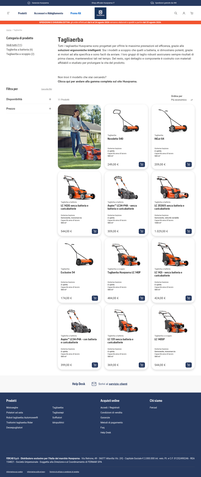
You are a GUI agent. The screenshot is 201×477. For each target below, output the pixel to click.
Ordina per (176, 96)
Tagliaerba (17, 30)
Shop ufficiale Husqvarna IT (103, 3)
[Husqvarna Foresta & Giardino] (100, 13)
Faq (102, 427)
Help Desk (105, 432)
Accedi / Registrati (109, 407)
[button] (8, 13)
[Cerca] (176, 13)
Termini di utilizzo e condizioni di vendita (64, 472)
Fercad (153, 407)
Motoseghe (12, 407)
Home (8, 30)
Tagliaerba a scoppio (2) (20, 54)
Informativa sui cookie (14, 472)
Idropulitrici (58, 422)
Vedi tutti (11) (14, 45)
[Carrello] (192, 13)
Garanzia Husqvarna (40, 3)
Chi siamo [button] (156, 401)
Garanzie (105, 417)
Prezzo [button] (10, 108)
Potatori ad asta (14, 412)
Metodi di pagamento (111, 422)
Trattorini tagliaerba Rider (19, 422)
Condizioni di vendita (111, 412)
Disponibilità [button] (14, 99)
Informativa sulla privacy (36, 472)
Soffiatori (57, 417)
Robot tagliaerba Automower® (22, 417)
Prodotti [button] (22, 13)
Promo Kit (75, 13)
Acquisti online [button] (109, 401)
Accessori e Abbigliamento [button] (48, 13)
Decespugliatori (14, 427)
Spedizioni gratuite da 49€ (166, 3)
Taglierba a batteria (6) (19, 49)
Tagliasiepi (58, 412)
